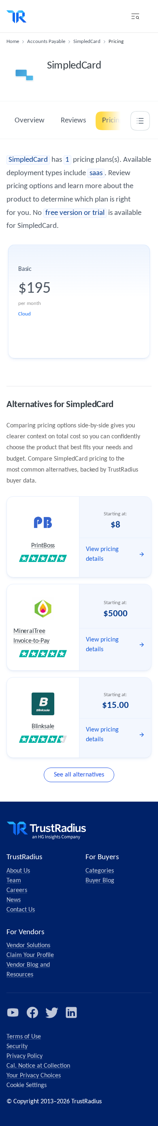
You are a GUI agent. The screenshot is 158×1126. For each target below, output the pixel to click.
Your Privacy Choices (33, 1075)
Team (13, 880)
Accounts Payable (46, 41)
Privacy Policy (24, 1056)
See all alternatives (79, 775)
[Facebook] (32, 1012)
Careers (16, 890)
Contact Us (20, 910)
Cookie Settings (26, 1085)
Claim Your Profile (30, 955)
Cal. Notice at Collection (38, 1066)
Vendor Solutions (28, 945)
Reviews (73, 120)
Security (17, 1046)
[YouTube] (12, 1012)
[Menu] (135, 16)
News (13, 900)
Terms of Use (23, 1037)
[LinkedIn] (71, 1012)
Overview (30, 120)
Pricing (112, 120)
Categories (99, 871)
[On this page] (140, 121)
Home (12, 41)
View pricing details (102, 554)
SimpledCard (86, 41)
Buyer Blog (99, 880)
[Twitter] (51, 1012)
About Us (18, 871)
